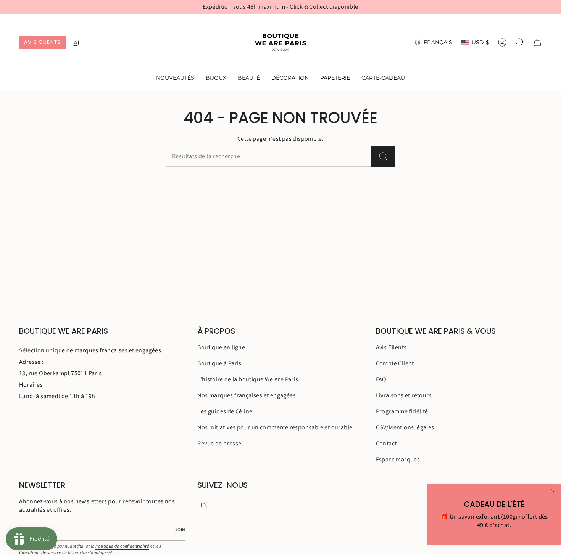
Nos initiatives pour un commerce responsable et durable (274, 427)
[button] (216, 78)
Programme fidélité (402, 411)
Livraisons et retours (404, 395)
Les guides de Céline (224, 411)
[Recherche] (383, 156)
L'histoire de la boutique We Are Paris (247, 379)
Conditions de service (40, 553)
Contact (386, 443)
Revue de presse (219, 443)
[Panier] (537, 42)
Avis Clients (391, 347)
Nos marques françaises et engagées (246, 395)
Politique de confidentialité (122, 546)
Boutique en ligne (221, 347)
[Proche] (553, 491)
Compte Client (395, 363)
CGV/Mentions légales (405, 427)
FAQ (381, 379)
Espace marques (398, 459)
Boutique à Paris (219, 363)
